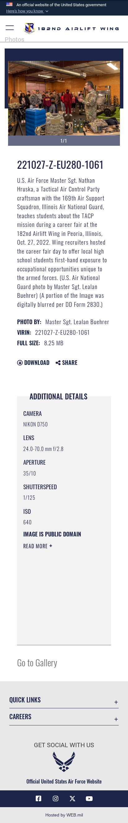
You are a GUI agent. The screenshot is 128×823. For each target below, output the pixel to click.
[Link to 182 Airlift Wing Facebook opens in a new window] (38, 798)
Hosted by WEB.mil (64, 814)
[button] (28, 11)
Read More (36, 546)
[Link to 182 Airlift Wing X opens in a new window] (72, 798)
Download (36, 362)
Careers (20, 716)
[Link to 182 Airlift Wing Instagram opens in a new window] (55, 798)
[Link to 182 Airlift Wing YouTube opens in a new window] (89, 798)
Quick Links (25, 699)
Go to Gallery (37, 662)
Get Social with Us (64, 745)
